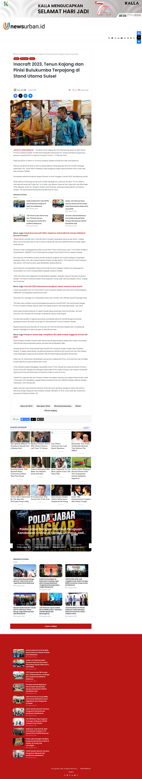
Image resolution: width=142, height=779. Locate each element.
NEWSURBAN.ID (28, 150)
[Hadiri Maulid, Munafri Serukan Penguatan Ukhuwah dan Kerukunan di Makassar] (18, 712)
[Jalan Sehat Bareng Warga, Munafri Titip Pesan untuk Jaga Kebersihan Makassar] (24, 570)
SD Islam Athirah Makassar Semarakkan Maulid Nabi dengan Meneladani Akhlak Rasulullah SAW (36, 688)
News (22, 54)
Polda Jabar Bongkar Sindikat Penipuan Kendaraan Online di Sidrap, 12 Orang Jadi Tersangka (51, 533)
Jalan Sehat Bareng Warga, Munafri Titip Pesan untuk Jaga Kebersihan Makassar (23, 581)
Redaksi (71, 772)
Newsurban (20, 90)
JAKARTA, (17, 150)
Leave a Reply (51, 626)
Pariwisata (24, 58)
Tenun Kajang (51, 410)
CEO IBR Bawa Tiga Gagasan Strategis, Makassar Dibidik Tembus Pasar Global (36, 721)
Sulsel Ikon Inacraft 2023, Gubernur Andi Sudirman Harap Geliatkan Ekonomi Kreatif (49, 234)
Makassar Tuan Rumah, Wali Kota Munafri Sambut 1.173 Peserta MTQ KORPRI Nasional (37, 731)
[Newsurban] (24, 26)
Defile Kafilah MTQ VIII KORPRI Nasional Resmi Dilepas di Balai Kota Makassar (38, 203)
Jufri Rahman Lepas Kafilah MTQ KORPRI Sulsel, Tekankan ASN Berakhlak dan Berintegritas (50, 611)
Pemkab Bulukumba (63, 406)
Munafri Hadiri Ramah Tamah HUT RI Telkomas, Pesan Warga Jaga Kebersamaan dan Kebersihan (24, 611)
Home (17, 54)
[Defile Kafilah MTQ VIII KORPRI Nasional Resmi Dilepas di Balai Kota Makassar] (19, 203)
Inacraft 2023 (27, 406)
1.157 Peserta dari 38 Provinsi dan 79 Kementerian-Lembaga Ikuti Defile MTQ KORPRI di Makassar (37, 675)
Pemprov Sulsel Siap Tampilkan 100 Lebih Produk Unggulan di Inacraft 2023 (50, 335)
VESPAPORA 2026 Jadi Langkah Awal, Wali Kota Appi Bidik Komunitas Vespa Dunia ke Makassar (76, 582)
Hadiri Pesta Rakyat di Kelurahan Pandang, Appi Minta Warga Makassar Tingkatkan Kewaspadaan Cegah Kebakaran (49, 583)
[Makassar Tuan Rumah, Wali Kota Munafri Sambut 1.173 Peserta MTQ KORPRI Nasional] (18, 732)
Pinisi (79, 406)
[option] (50, 530)
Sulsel (32, 58)
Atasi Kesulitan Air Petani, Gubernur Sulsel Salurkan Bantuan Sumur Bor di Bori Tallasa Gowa (75, 611)
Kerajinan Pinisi (44, 406)
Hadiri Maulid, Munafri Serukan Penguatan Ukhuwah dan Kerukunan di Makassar (37, 711)
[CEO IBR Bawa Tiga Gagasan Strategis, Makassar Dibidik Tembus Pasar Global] (18, 722)
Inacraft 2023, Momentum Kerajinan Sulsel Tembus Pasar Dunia (53, 286)
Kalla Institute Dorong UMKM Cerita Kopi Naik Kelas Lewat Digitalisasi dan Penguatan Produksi (37, 700)
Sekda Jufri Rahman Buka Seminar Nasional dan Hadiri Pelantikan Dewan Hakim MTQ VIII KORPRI (37, 663)
